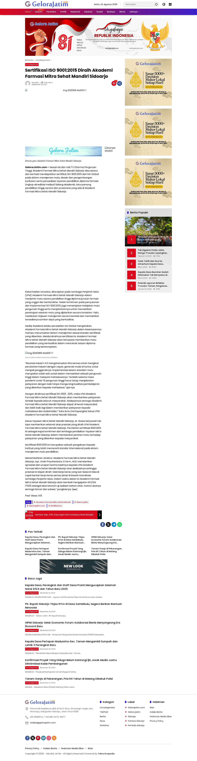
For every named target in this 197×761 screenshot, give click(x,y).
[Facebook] (102, 524)
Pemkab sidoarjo (136, 725)
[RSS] (54, 738)
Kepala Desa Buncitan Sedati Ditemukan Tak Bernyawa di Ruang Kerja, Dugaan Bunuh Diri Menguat (153, 273)
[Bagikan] (119, 83)
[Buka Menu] (170, 4)
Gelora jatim (82, 502)
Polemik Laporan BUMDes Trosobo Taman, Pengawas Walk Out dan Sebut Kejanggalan (152, 284)
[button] (156, 4)
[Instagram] (48, 738)
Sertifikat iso (56, 505)
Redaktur (35, 82)
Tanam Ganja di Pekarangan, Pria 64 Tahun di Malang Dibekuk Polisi (106, 551)
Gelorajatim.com (37, 505)
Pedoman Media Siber (161, 716)
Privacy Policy (156, 721)
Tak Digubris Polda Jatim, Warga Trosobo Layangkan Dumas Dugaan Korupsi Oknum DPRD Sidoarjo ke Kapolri (152, 251)
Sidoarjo (132, 716)
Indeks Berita (156, 712)
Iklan (152, 707)
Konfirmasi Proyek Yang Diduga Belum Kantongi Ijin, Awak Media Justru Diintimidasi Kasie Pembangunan (72, 551)
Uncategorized (32, 64)
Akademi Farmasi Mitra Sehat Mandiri (53, 502)
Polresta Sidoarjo (136, 721)
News (102, 721)
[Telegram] (113, 524)
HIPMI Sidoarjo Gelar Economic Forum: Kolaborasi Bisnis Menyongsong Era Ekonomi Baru (106, 540)
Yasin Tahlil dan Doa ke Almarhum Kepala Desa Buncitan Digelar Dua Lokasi (152, 262)
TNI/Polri (104, 712)
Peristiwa (104, 725)
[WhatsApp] (119, 524)
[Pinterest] (38, 738)
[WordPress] (43, 738)
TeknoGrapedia (106, 753)
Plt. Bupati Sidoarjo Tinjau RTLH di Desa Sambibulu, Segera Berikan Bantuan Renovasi (71, 540)
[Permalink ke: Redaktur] (28, 83)
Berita (103, 716)
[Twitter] (108, 524)
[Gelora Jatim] (46, 4)
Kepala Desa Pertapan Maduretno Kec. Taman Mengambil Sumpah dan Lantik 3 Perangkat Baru (38, 551)
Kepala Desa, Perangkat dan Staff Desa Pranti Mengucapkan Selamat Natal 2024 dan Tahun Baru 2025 (40, 540)
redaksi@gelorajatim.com (43, 722)
